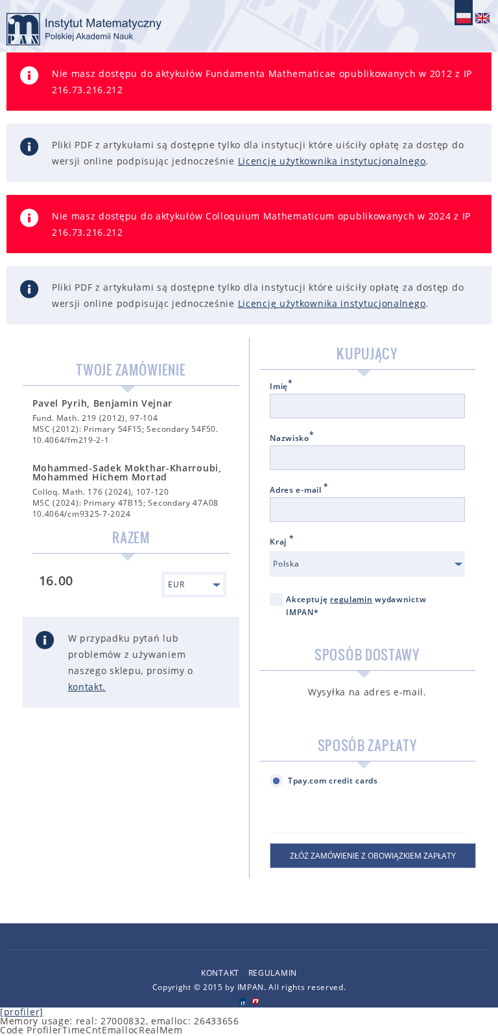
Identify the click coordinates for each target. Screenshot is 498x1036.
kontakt (85, 687)
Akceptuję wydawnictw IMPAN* (356, 606)
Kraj (282, 542)
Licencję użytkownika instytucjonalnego (332, 161)
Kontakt (220, 972)
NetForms (255, 1001)
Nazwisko (292, 438)
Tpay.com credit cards (333, 780)
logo (83, 29)
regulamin (351, 599)
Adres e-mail (299, 490)
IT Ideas (242, 1001)
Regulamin (272, 972)
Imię (281, 386)
